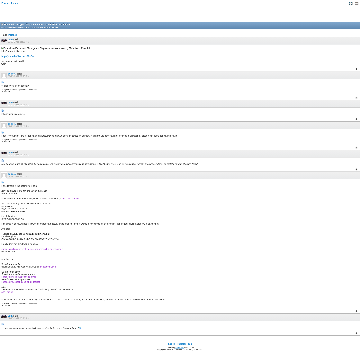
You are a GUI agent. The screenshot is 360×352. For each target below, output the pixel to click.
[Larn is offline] (4, 41)
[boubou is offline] (4, 75)
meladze (12, 35)
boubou (12, 74)
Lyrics (14, 3)
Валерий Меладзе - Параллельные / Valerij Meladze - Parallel (32, 27)
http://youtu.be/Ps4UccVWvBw (17, 56)
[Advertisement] (22, 14)
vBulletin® (180, 348)
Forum (4, 3)
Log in (171, 344)
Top (190, 344)
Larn (10, 39)
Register (181, 344)
